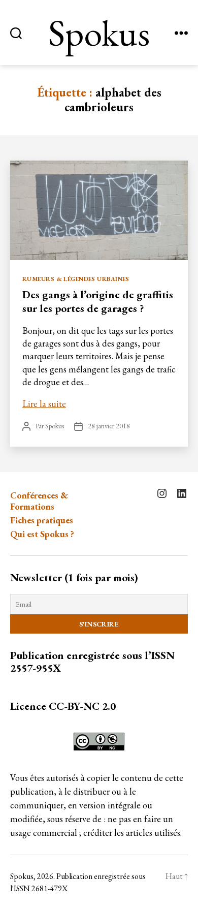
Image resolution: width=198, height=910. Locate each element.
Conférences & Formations (39, 501)
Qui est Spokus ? (42, 534)
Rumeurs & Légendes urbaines (75, 279)
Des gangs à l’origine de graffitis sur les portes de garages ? (97, 301)
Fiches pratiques (41, 520)
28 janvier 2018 (109, 425)
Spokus (99, 32)
